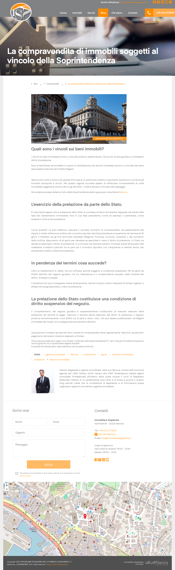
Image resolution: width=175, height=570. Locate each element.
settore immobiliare (60, 359)
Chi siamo (116, 12)
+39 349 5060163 (107, 434)
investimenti (89, 354)
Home (63, 12)
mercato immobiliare (122, 354)
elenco (123, 192)
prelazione (39, 359)
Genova (74, 354)
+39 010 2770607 (108, 430)
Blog (103, 12)
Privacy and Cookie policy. (57, 564)
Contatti (132, 12)
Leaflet (169, 555)
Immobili (77, 12)
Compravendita (53, 83)
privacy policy (25, 475)
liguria (104, 354)
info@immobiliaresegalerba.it (116, 438)
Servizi (91, 12)
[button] (85, 516)
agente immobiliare (55, 354)
